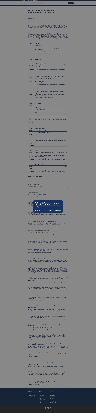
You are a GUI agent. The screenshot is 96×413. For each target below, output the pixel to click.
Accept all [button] (58, 210)
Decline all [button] (51, 210)
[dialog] (48, 206)
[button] (37, 210)
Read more (48, 204)
